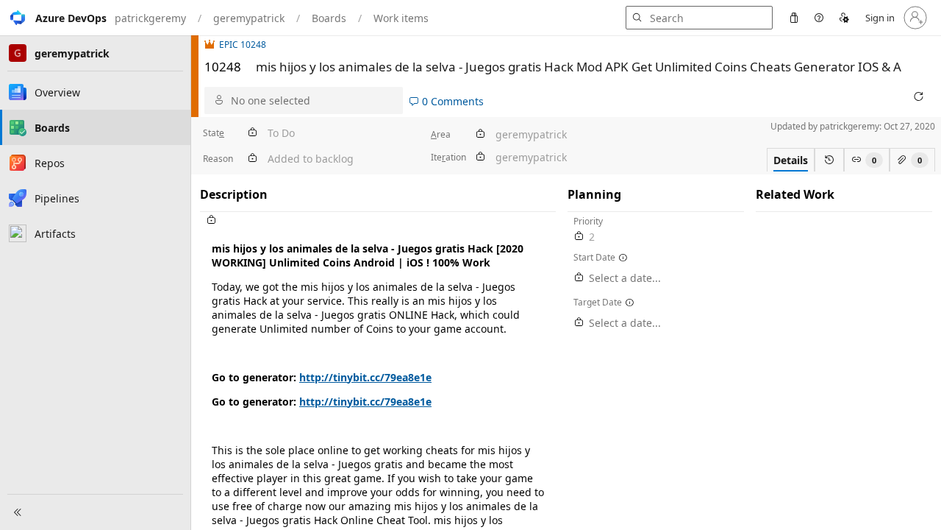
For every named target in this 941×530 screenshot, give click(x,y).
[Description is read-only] (378, 220)
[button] (53, 17)
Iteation (448, 157)
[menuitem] (793, 17)
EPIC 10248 (242, 44)
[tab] (791, 160)
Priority (588, 221)
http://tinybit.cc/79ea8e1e (365, 377)
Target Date (597, 302)
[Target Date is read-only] (579, 323)
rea (441, 134)
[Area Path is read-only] (480, 134)
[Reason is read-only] (252, 158)
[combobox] (313, 100)
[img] (211, 44)
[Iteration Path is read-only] (480, 157)
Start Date (594, 257)
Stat (213, 133)
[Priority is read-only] (579, 236)
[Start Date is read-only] (579, 278)
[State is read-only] (252, 132)
